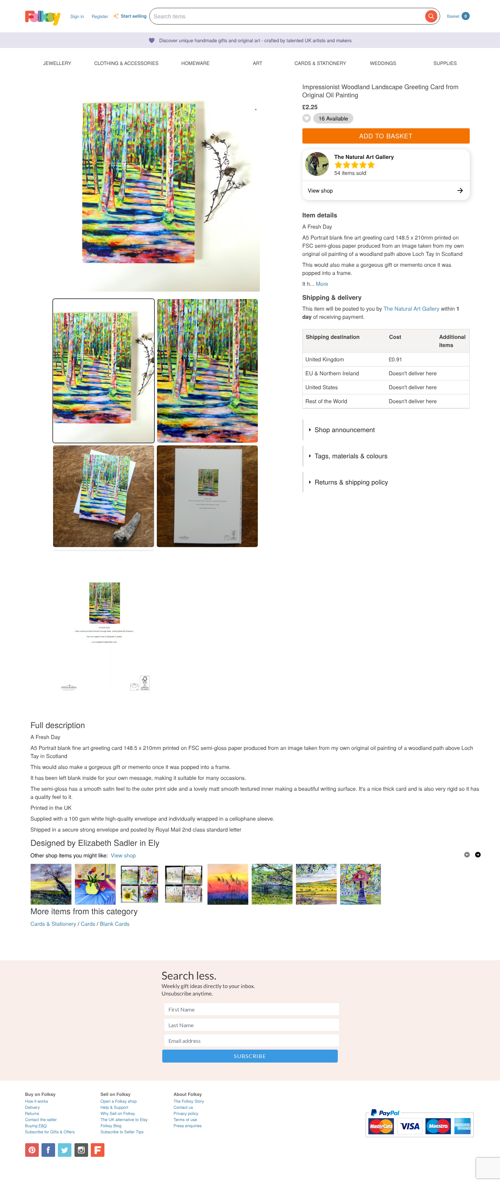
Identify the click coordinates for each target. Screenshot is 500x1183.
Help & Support (114, 1107)
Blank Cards (115, 923)
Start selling (134, 16)
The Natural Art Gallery (364, 157)
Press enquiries (187, 1126)
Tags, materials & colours (351, 455)
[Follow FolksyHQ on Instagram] (81, 1150)
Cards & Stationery (54, 923)
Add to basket (386, 135)
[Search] (431, 16)
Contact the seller (41, 1119)
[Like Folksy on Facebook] (48, 1150)
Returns (32, 1113)
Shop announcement (345, 429)
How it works (36, 1101)
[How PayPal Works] (419, 1140)
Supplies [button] (445, 63)
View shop (123, 855)
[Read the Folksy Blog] (97, 1150)
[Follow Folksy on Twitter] (64, 1150)
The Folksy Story (188, 1101)
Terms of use (185, 1119)
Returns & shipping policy (351, 482)
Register (99, 16)
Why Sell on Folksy (117, 1113)
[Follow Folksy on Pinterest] (32, 1150)
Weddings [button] (383, 63)
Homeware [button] (195, 63)
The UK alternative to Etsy (124, 1119)
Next (478, 854)
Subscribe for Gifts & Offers (50, 1132)
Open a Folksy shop (118, 1101)
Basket (457, 16)
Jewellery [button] (57, 63)
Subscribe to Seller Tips (122, 1132)
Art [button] (257, 63)
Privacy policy (185, 1113)
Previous (467, 854)
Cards (88, 923)
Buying (36, 1126)
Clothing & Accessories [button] (126, 63)
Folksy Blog (110, 1126)
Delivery (32, 1107)
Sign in (77, 16)
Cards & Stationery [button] (320, 63)
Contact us (183, 1107)
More (322, 283)
